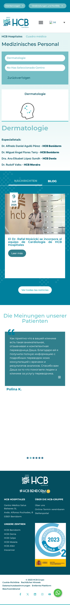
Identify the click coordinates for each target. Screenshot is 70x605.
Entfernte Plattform (41, 585)
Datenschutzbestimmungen (16, 585)
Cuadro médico (36, 36)
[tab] (25, 182)
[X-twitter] (27, 594)
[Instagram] (42, 594)
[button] (40, 22)
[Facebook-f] (20, 594)
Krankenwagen (12, 6)
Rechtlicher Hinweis (31, 582)
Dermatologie (35, 94)
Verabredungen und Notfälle (46, 6)
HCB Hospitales (12, 36)
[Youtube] (49, 594)
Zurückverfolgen (18, 77)
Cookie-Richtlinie (10, 582)
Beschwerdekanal (11, 589)
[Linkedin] (35, 594)
